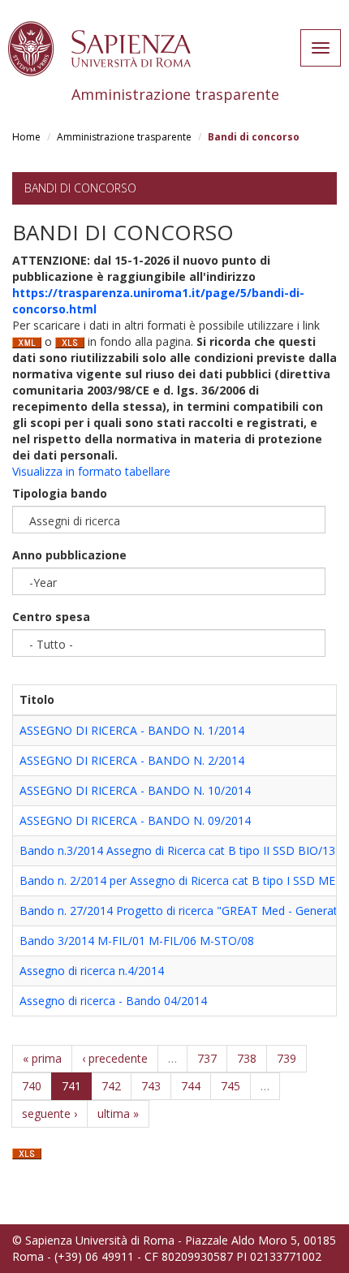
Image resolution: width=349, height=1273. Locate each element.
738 (246, 1058)
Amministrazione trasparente (124, 137)
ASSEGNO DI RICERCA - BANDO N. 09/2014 (135, 820)
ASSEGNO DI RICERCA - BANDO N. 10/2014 (135, 790)
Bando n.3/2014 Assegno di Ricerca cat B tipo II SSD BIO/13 (177, 850)
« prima (42, 1058)
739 (286, 1058)
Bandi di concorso (80, 188)
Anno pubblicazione (69, 555)
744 (190, 1086)
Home (26, 137)
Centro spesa (51, 616)
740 (31, 1086)
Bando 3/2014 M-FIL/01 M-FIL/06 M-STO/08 (136, 940)
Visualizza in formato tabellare (91, 471)
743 (151, 1086)
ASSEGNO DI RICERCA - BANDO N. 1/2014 (131, 730)
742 (111, 1086)
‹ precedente (115, 1058)
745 (230, 1086)
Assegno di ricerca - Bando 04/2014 (113, 1000)
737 (207, 1058)
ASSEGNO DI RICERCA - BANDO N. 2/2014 (131, 760)
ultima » (118, 1113)
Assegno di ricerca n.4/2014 (91, 970)
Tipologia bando (59, 493)
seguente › (49, 1113)
